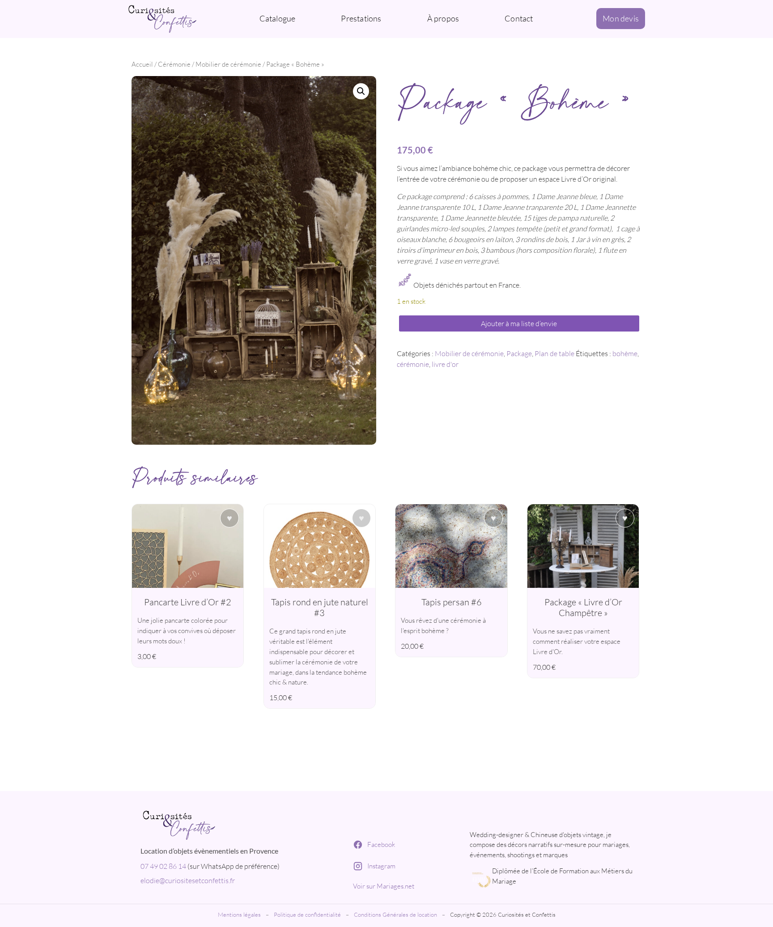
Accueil (142, 64)
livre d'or (445, 364)
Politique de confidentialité (307, 914)
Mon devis (621, 18)
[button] (361, 91)
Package (519, 353)
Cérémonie (174, 64)
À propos (443, 18)
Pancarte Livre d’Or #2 (187, 602)
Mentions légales (239, 914)
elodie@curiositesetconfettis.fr (187, 880)
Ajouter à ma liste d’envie (519, 323)
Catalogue (277, 18)
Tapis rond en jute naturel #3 (319, 607)
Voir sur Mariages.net (383, 886)
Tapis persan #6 (451, 602)
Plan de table (554, 353)
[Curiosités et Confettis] (238, 823)
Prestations (361, 18)
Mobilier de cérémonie (228, 64)
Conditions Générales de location (395, 914)
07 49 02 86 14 (163, 866)
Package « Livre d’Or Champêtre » (583, 607)
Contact (519, 18)
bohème (624, 353)
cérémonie (413, 364)
